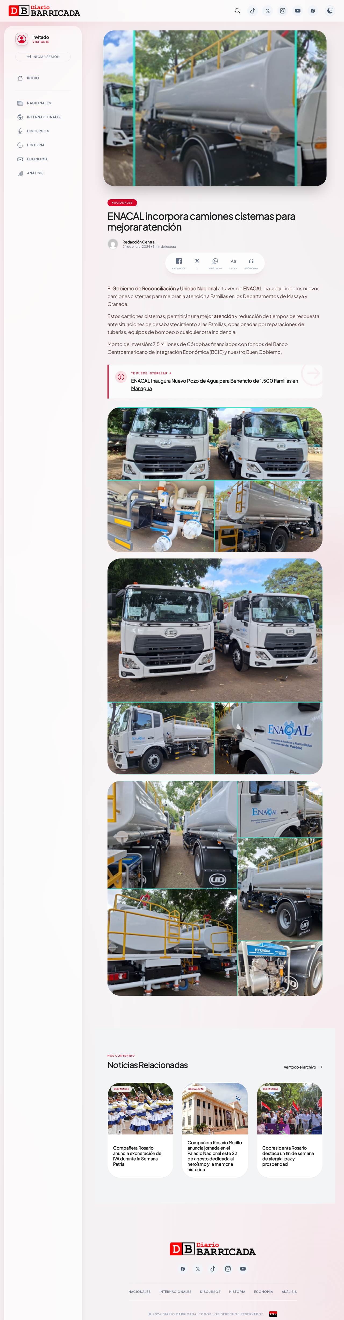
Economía (37, 159)
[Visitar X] (267, 10)
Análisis (35, 173)
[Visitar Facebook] (312, 10)
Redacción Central (139, 241)
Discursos (38, 131)
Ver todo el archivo (300, 1066)
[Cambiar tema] (330, 10)
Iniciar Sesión (46, 56)
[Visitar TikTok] (252, 10)
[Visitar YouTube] (297, 10)
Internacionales (44, 117)
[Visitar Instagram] (282, 10)
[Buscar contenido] (237, 10)
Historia (36, 145)
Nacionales (39, 103)
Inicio (33, 78)
